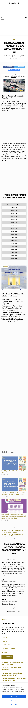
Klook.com (3, 445)
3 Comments (15, 58)
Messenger (14, 70)
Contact (5, 641)
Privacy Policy (7, 644)
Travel (14, 39)
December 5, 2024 (19, 56)
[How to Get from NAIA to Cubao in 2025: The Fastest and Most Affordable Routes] (14, 484)
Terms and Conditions (9, 648)
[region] (14, 695)
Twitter (20, 67)
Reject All (14, 704)
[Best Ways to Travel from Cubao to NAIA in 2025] (14, 463)
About (5, 637)
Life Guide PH (14, 3)
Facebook (8, 67)
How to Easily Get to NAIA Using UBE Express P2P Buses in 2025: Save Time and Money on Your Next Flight (13, 516)
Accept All (14, 696)
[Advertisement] (14, 21)
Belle (9, 56)
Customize (14, 700)
